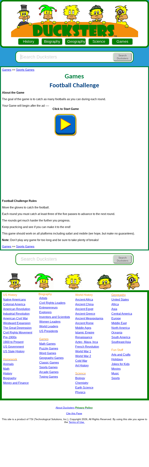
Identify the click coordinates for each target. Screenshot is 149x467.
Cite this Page (74, 413)
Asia (114, 309)
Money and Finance (16, 382)
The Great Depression (17, 327)
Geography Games (51, 357)
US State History (14, 351)
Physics (80, 392)
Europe (116, 318)
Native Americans (14, 299)
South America (120, 337)
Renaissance (83, 337)
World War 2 (83, 356)
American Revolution (16, 309)
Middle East (119, 323)
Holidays (117, 359)
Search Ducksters (122, 57)
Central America (121, 313)
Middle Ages (83, 327)
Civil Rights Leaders (52, 302)
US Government (13, 346)
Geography (76, 41)
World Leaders (48, 326)
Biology (80, 378)
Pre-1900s (10, 337)
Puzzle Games (48, 348)
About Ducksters (65, 407)
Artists (43, 298)
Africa (115, 304)
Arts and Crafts (120, 354)
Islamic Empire (84, 332)
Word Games (47, 353)
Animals (8, 364)
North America (120, 327)
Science (98, 41)
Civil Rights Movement (17, 332)
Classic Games (49, 362)
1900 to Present (13, 342)
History (28, 41)
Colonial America (14, 304)
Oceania (116, 332)
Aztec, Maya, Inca (86, 342)
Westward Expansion (17, 323)
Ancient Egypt (84, 309)
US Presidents (48, 331)
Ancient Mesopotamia (89, 318)
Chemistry (81, 382)
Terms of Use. (77, 422)
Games (122, 41)
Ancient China (84, 304)
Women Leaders (50, 321)
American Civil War (15, 318)
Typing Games (48, 376)
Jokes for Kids (120, 364)
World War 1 (83, 351)
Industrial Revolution (16, 313)
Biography (52, 41)
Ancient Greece (85, 313)
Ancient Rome (84, 323)
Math (6, 368)
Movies (116, 368)
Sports (115, 378)
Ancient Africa (84, 299)
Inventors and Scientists (54, 317)
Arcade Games (49, 372)
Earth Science (84, 387)
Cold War (81, 360)
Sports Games (25, 69)
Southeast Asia (121, 342)
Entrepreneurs (48, 307)
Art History (82, 365)
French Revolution (87, 346)
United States (120, 299)
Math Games (47, 343)
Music (115, 373)
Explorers (45, 312)
